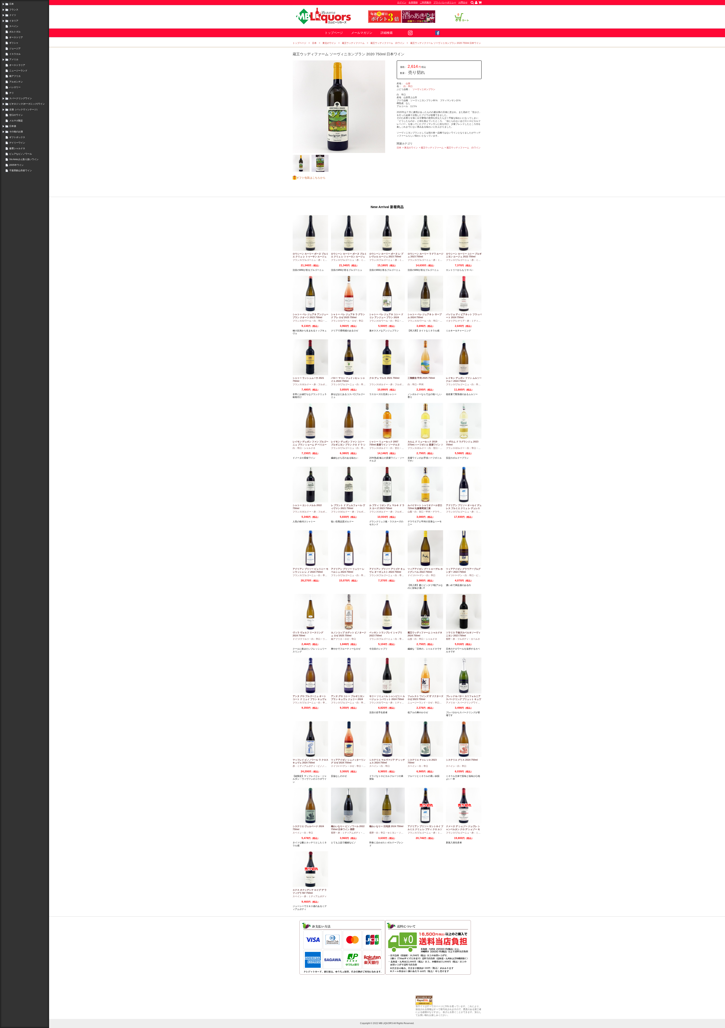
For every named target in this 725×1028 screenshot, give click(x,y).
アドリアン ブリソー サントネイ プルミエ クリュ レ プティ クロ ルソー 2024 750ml (425, 829)
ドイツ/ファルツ (301, 639)
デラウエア (438, 511)
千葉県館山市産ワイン (20, 170)
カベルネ (475, 639)
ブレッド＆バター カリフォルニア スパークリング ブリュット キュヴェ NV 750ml (463, 699)
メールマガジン (361, 32)
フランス (13, 9)
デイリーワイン (17, 142)
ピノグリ (480, 575)
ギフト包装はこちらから (310, 177)
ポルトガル (15, 31)
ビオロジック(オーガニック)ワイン (27, 104)
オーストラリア (17, 65)
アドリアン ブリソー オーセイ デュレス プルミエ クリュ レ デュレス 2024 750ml (464, 508)
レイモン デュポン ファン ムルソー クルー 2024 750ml (464, 379)
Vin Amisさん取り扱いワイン (24, 159)
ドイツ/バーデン (416, 575)
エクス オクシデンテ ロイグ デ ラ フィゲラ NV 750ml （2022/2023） (310, 893)
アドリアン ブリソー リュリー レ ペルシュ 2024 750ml (347, 570)
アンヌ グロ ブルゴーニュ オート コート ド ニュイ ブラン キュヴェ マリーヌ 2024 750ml (310, 699)
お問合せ (462, 2)
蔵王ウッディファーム (353, 43)
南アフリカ (15, 76)
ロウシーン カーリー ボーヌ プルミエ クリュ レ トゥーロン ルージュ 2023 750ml (349, 256)
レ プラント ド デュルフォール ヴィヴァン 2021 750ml (348, 507)
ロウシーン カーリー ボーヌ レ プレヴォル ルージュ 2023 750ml (386, 255)
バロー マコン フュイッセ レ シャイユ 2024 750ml (348, 379)
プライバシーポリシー (444, 2)
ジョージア (15, 48)
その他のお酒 (16, 131)
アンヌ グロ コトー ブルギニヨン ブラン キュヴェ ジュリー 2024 (347, 698)
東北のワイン (329, 43)
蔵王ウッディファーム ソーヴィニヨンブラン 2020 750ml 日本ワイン (445, 43)
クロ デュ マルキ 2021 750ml (384, 378)
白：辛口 (408, 86)
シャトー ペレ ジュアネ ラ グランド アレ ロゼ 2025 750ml (348, 316)
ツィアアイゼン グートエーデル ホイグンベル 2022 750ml (425, 570)
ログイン (401, 2)
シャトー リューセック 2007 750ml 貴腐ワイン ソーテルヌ (384, 443)
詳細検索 (387, 32)
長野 (448, 639)
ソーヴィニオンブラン (424, 89)
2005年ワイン (16, 165)
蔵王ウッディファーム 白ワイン (387, 43)
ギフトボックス (17, 137)
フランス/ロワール (302, 321)
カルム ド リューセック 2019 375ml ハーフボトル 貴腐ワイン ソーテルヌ (425, 444)
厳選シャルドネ (17, 148)
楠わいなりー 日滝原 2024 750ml (386, 826)
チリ (11, 93)
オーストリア (16, 37)
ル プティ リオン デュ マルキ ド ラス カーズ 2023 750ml (386, 507)
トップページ (334, 32)
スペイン (13, 26)
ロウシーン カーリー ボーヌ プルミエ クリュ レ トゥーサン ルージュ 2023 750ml (310, 256)
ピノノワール (324, 766)
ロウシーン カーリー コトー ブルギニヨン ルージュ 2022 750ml (464, 255)
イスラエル (15, 54)
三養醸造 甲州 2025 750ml (421, 378)
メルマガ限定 (16, 120)
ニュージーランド (18, 70)
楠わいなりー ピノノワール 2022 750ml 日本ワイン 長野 (348, 828)
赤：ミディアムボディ (478, 321)
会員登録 (413, 2)
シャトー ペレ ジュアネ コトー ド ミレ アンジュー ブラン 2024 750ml (386, 317)
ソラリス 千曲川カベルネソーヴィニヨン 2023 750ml (463, 634)
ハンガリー (15, 87)
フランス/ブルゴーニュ (304, 260)
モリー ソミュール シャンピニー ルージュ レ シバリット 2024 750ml (387, 698)
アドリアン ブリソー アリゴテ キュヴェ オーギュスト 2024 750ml (387, 570)
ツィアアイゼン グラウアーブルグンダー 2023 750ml (463, 570)
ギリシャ (13, 43)
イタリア (13, 20)
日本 (11, 4)
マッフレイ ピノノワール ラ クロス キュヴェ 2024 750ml (310, 761)
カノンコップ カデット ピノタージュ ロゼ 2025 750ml (348, 634)
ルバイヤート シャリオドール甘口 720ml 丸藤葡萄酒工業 (425, 507)
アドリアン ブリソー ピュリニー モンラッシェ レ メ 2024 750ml (310, 570)
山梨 (410, 511)
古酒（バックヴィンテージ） (24, 109)
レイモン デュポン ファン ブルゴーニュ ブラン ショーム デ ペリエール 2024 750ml (310, 444)
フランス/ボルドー (302, 384)
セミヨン (391, 832)
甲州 (421, 384)
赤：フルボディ (321, 384)
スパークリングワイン (20, 98)
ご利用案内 (425, 2)
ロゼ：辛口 (357, 321)
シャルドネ (309, 448)
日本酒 (12, 126)
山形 (408, 83)
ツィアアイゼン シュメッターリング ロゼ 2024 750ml (348, 761)
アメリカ (13, 59)
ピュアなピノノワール (20, 154)
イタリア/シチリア (455, 321)
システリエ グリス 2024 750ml (462, 760)
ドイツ (12, 15)
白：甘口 (394, 448)
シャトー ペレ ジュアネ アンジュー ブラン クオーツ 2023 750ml (310, 316)
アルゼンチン (16, 81)
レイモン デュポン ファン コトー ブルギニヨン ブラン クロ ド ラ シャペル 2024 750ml (348, 444)
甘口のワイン (16, 115)
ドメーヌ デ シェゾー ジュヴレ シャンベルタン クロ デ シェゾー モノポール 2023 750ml (463, 829)
